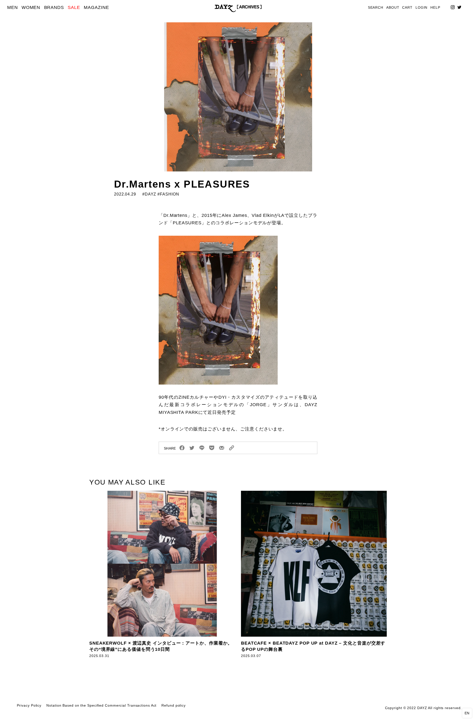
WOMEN (31, 7)
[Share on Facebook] (181, 447)
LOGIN (422, 7)
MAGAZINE (96, 7)
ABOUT (392, 7)
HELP (435, 7)
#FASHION (168, 194)
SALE (74, 7)
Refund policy (173, 705)
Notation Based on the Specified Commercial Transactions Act (101, 705)
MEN (12, 7)
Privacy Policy (29, 705)
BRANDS (54, 7)
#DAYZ (148, 194)
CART (407, 7)
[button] (467, 713)
